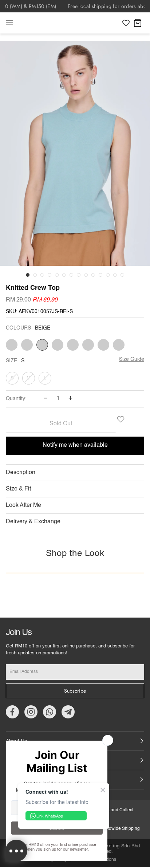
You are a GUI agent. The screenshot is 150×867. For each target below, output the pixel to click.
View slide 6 (64, 275)
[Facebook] (12, 711)
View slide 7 (71, 275)
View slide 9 (86, 275)
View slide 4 (49, 275)
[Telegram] (68, 711)
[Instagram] (31, 711)
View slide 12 (108, 275)
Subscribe (75, 690)
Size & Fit (18, 489)
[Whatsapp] (49, 711)
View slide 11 (100, 275)
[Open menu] (17, 23)
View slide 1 (27, 275)
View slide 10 (93, 275)
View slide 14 (122, 275)
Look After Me (23, 505)
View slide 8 (78, 275)
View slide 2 (35, 275)
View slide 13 (115, 275)
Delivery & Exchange (33, 522)
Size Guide (131, 359)
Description (20, 473)
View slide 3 (42, 275)
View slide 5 (57, 275)
